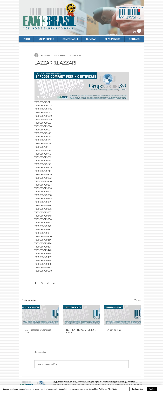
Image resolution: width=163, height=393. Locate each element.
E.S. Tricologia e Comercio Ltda (38, 331)
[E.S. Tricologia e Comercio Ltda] (40, 315)
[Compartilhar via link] (54, 283)
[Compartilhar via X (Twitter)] (42, 283)
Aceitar (152, 389)
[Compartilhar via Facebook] (35, 283)
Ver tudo (137, 300)
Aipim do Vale (114, 330)
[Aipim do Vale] (122, 315)
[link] (137, 31)
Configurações (137, 389)
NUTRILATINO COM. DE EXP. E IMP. (81, 331)
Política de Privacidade (108, 389)
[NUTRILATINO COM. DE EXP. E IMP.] (81, 315)
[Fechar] (159, 389)
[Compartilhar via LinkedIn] (48, 283)
